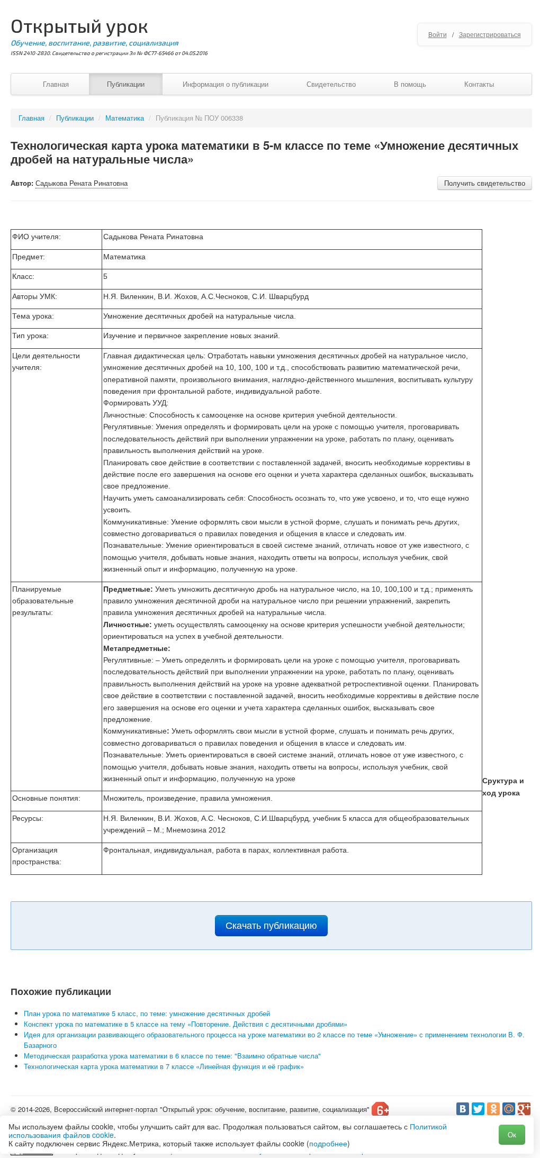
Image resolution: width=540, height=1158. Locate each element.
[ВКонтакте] (462, 1108)
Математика (124, 118)
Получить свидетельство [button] (484, 183)
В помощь (410, 84)
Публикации (126, 84)
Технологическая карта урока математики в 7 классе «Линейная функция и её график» (164, 1066)
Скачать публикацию (271, 925)
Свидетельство (331, 84)
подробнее (328, 1143)
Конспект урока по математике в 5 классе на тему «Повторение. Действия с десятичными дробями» (185, 1024)
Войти (437, 34)
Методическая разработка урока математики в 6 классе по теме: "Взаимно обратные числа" (172, 1056)
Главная (56, 84)
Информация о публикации (225, 84)
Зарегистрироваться (490, 34)
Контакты (479, 84)
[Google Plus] (524, 1108)
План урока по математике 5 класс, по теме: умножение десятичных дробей (147, 1013)
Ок (512, 1134)
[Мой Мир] (508, 1108)
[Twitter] (478, 1108)
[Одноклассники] (493, 1108)
